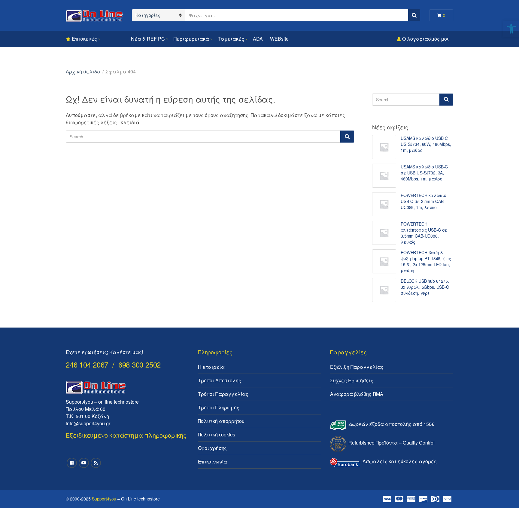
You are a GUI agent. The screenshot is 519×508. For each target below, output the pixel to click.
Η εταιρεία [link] (211, 366)
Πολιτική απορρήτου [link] (221, 420)
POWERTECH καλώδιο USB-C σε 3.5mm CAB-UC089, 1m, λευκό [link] (423, 201)
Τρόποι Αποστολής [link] (219, 380)
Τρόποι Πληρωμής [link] (218, 407)
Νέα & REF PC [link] (148, 38)
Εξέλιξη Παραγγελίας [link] (357, 366)
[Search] (347, 137)
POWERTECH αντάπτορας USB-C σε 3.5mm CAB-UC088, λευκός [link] (424, 233)
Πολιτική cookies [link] (216, 434)
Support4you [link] (104, 499)
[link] (511, 29)
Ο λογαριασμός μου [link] (426, 38)
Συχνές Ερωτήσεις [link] (351, 380)
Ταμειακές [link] (231, 38)
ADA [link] (258, 38)
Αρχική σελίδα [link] (83, 71)
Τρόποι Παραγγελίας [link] (223, 393)
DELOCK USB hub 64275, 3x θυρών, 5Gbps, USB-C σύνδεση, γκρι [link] (425, 287)
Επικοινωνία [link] (212, 461)
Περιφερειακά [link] (191, 38)
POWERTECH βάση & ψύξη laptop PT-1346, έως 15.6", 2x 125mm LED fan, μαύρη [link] (426, 261)
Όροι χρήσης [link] (212, 448)
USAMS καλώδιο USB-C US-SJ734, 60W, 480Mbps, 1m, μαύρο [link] (426, 144)
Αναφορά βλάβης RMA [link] (356, 393)
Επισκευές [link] (84, 38)
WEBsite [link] (279, 38)
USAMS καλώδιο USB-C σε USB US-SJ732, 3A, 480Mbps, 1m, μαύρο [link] (424, 173)
